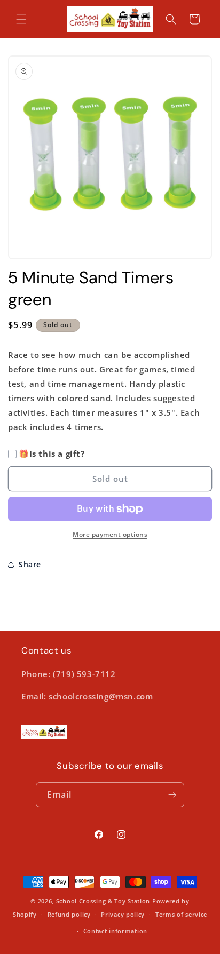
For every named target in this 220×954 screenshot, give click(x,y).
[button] (21, 19)
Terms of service (181, 914)
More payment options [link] (110, 534)
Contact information (115, 931)
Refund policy (69, 914)
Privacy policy (123, 914)
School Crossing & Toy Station (103, 901)
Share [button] (30, 564)
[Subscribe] (172, 794)
